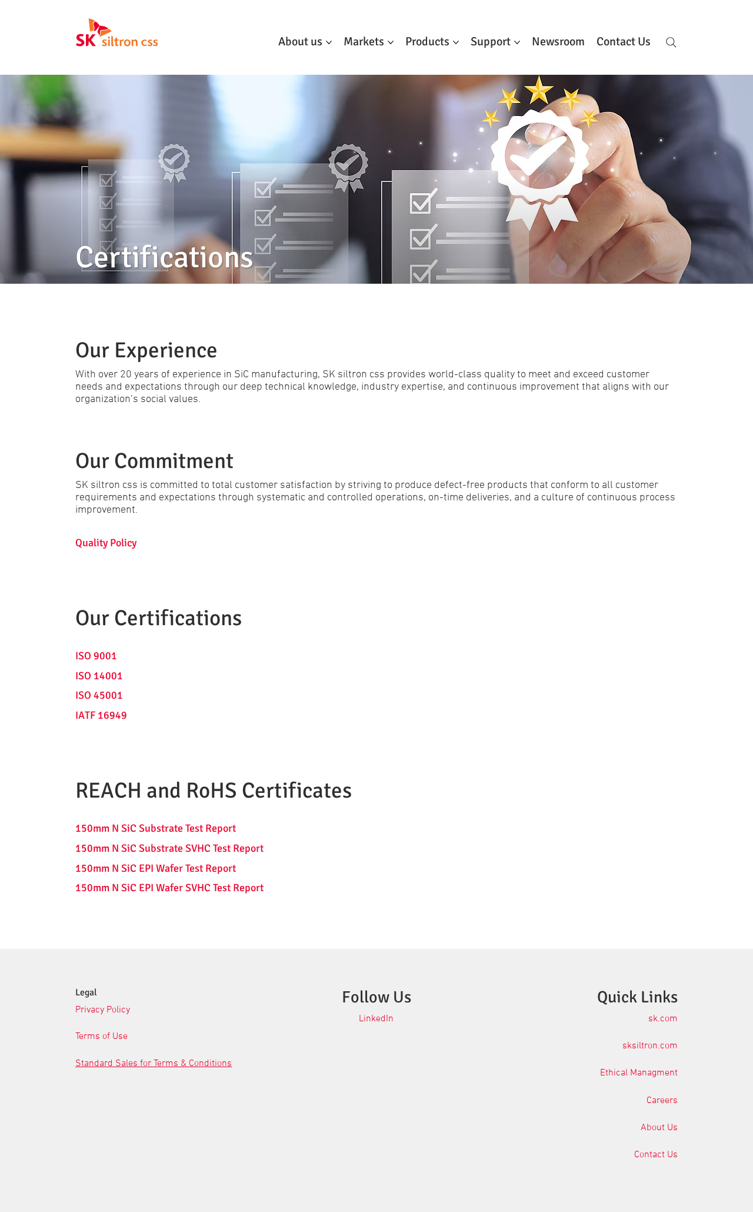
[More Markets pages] (391, 42)
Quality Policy (105, 542)
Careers (662, 1101)
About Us (659, 1128)
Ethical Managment (639, 1073)
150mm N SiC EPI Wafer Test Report (155, 868)
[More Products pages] (456, 42)
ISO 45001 (99, 695)
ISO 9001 (96, 655)
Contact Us (656, 1155)
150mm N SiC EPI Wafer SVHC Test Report (169, 887)
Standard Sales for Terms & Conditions (153, 1064)
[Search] (671, 42)
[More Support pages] (517, 42)
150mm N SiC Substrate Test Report (155, 828)
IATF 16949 (101, 715)
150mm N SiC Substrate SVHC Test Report (169, 848)
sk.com (663, 1019)
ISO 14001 (99, 675)
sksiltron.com (650, 1046)
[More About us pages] (329, 42)
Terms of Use (101, 1036)
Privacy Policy (102, 1010)
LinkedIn (376, 1019)
